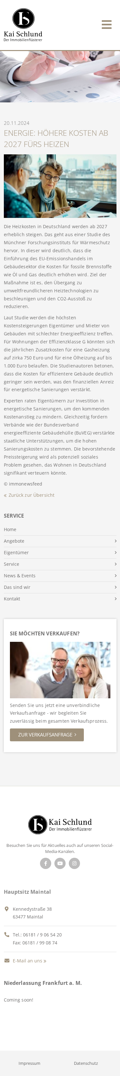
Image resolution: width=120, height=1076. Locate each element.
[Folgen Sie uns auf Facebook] (45, 863)
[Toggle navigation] (106, 23)
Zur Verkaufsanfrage (45, 734)
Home (10, 529)
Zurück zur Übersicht (32, 495)
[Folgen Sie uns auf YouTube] (60, 863)
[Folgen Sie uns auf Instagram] (74, 863)
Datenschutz (86, 1063)
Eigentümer (16, 552)
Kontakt (12, 599)
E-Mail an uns (27, 961)
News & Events (20, 575)
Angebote (14, 541)
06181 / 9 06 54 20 (42, 935)
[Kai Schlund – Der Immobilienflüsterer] (60, 826)
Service (11, 564)
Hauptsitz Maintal (27, 891)
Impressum (29, 1063)
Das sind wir (17, 587)
